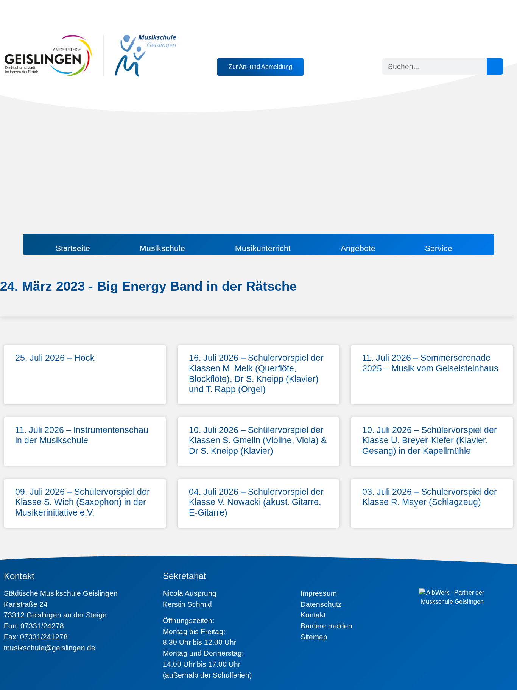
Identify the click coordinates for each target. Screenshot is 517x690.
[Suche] (495, 66)
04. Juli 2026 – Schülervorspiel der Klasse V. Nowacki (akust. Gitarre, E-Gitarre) (256, 502)
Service (438, 248)
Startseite (73, 248)
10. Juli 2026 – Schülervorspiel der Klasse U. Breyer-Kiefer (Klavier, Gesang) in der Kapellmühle (429, 440)
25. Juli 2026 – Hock (55, 358)
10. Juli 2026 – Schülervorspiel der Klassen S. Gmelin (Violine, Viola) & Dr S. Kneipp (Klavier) (258, 440)
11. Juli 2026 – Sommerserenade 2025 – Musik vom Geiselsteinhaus (430, 363)
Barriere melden (326, 626)
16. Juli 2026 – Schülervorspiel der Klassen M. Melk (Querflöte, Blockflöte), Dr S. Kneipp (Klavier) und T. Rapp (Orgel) (256, 373)
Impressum (319, 593)
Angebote (358, 248)
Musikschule (162, 248)
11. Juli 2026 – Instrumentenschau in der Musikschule (81, 435)
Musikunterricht (263, 248)
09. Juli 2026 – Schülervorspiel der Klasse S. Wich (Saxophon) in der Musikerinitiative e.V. (82, 502)
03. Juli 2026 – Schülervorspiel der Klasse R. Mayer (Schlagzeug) (429, 497)
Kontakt (313, 615)
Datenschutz (321, 604)
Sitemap (314, 637)
